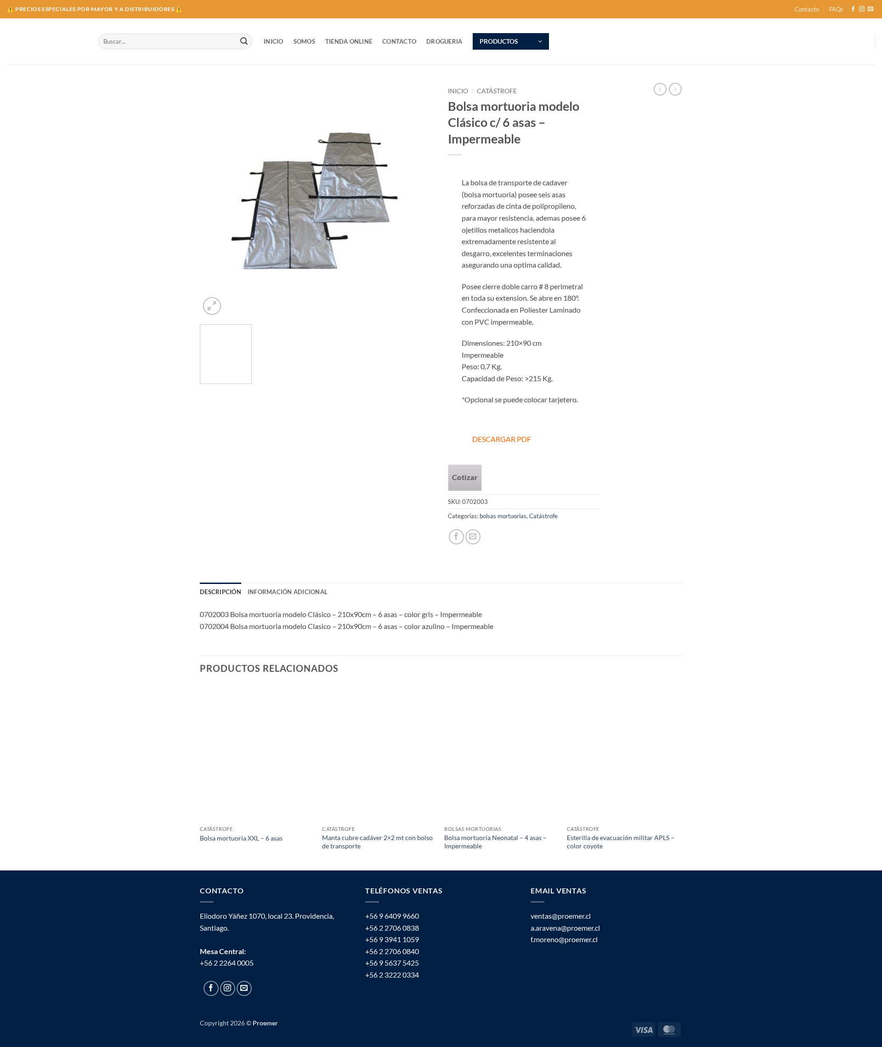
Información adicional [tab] (288, 591)
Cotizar (465, 477)
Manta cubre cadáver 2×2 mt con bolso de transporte (377, 842)
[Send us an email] (870, 9)
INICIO (273, 41)
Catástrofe (497, 91)
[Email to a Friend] (473, 536)
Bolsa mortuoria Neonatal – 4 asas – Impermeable (495, 842)
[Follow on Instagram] (862, 9)
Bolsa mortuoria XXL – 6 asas (241, 838)
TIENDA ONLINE (348, 41)
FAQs (836, 9)
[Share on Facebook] (456, 536)
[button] (511, 41)
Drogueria (444, 41)
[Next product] (660, 89)
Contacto (807, 9)
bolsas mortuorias (503, 516)
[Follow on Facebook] (853, 9)
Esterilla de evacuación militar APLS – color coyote (620, 842)
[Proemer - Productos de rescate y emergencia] (46, 41)
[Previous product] (675, 89)
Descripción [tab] (220, 591)
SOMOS (304, 41)
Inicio (458, 91)
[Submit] (244, 41)
